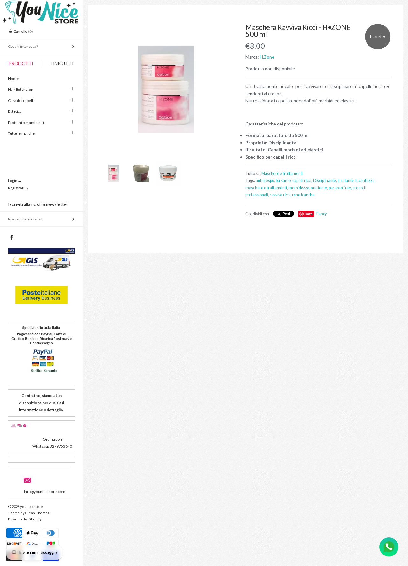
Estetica (15, 111)
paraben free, (340, 187)
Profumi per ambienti (26, 122)
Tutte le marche (21, 133)
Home (13, 78)
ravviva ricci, (280, 194)
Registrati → (18, 187)
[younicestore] (41, 6)
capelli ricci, (302, 180)
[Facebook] (11, 237)
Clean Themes (37, 513)
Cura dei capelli (21, 100)
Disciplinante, (325, 180)
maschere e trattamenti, (266, 187)
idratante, (346, 180)
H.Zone (267, 57)
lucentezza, (365, 180)
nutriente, (319, 187)
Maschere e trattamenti (282, 173)
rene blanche (303, 194)
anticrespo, (265, 180)
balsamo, (284, 180)
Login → (15, 180)
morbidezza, (299, 187)
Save (309, 213)
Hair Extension (20, 89)
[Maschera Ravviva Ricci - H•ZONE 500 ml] (166, 89)
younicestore (31, 507)
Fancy (321, 213)
